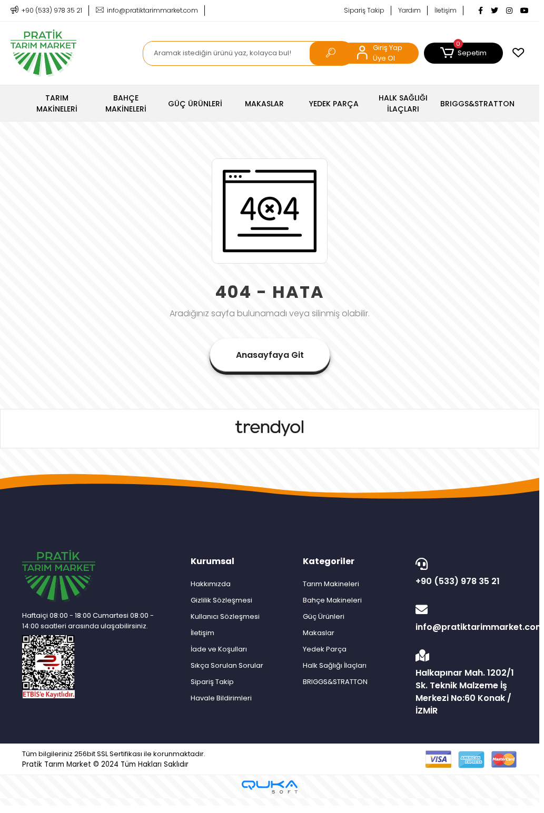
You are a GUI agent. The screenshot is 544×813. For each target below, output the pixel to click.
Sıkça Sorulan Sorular (227, 665)
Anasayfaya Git (270, 355)
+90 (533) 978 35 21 (458, 581)
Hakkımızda (211, 584)
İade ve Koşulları (219, 649)
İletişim (445, 10)
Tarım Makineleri (331, 584)
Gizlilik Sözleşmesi (221, 600)
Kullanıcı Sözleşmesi (225, 616)
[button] (463, 53)
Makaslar (318, 633)
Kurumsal (212, 561)
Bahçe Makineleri (332, 600)
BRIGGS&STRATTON (335, 682)
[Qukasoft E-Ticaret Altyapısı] (270, 787)
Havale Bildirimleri (221, 698)
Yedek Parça (325, 649)
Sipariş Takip (364, 10)
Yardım (409, 10)
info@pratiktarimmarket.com (466, 627)
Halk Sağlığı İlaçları (335, 665)
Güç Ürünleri (323, 616)
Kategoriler (328, 561)
